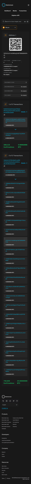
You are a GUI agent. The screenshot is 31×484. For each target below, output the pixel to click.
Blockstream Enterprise (6, 422)
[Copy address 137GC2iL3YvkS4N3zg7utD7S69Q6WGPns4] (4, 57)
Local (3, 472)
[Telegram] (13, 401)
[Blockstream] (6, 396)
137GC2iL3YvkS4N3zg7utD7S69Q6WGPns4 (15, 241)
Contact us (5, 408)
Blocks (15, 10)
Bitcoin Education (5, 468)
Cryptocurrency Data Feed (18, 417)
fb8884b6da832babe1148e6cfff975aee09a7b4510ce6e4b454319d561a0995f (12, 110)
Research (3, 452)
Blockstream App (5, 417)
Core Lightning (16, 422)
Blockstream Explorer (6, 426)
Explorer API (15, 15)
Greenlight (4, 428)
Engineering (4, 438)
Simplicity (15, 426)
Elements (14, 424)
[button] (24, 112)
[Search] (3, 21)
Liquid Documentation (6, 440)
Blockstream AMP (5, 424)
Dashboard (7, 10)
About (3, 454)
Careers (3, 456)
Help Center (4, 466)
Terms (3, 478)
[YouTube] (17, 401)
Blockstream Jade (5, 420)
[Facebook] (10, 401)
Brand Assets (4, 474)
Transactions (23, 10)
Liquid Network (16, 420)
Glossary (3, 470)
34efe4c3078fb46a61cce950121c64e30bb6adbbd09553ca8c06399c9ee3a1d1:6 (15, 121)
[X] (3, 401)
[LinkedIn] (6, 401)
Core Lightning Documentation (8, 442)
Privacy (8, 478)
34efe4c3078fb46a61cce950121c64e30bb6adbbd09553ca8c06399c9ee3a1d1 (12, 162)
